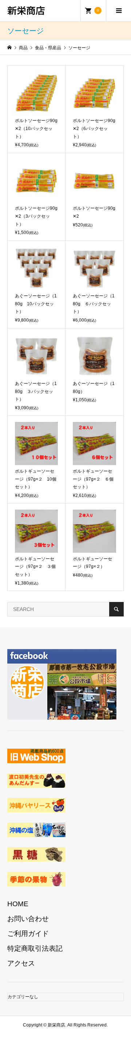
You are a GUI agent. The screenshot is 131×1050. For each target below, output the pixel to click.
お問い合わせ (28, 919)
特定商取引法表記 (35, 948)
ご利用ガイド (28, 933)
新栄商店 (26, 10)
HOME (17, 904)
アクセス (21, 963)
